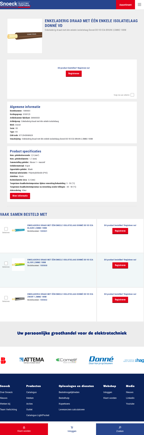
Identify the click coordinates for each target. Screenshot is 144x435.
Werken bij (5, 403)
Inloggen (107, 392)
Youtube (130, 403)
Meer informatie (20, 195)
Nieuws (3, 397)
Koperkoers (64, 403)
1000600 (43, 265)
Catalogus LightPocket (37, 415)
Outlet (29, 409)
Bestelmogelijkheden (69, 392)
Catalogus (31, 392)
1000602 (43, 299)
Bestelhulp (64, 397)
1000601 (43, 231)
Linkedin (130, 397)
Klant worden (110, 397)
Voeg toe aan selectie (122, 95)
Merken (30, 397)
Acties (29, 403)
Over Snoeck (6, 392)
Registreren (73, 73)
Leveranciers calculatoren (72, 409)
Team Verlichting (8, 409)
